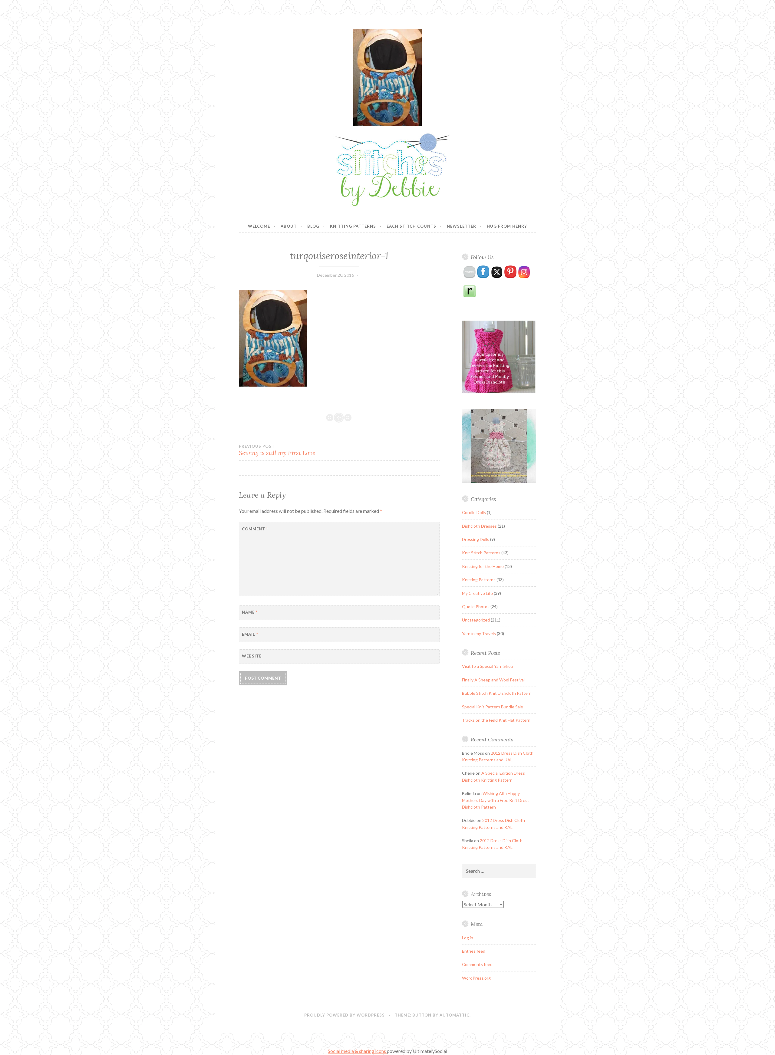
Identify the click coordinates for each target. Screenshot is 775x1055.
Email (250, 634)
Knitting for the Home (483, 566)
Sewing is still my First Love (277, 450)
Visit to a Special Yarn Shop (487, 666)
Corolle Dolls (474, 512)
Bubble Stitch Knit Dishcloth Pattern (497, 693)
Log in (467, 937)
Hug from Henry (507, 226)
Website (252, 656)
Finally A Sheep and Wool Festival (493, 679)
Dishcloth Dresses (479, 526)
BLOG (313, 226)
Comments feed (477, 964)
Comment (255, 528)
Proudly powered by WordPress (344, 1015)
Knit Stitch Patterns (481, 552)
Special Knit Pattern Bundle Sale (492, 706)
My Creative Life (477, 593)
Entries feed (473, 951)
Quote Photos (476, 606)
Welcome (259, 226)
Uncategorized (476, 619)
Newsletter (461, 226)
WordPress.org (476, 978)
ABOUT (289, 226)
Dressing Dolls (475, 539)
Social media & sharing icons (357, 1051)
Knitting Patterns (353, 226)
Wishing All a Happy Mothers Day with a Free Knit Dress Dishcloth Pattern (495, 800)
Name (250, 612)
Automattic (455, 1015)
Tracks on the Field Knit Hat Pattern (496, 720)
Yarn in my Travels (479, 633)
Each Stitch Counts (411, 226)
